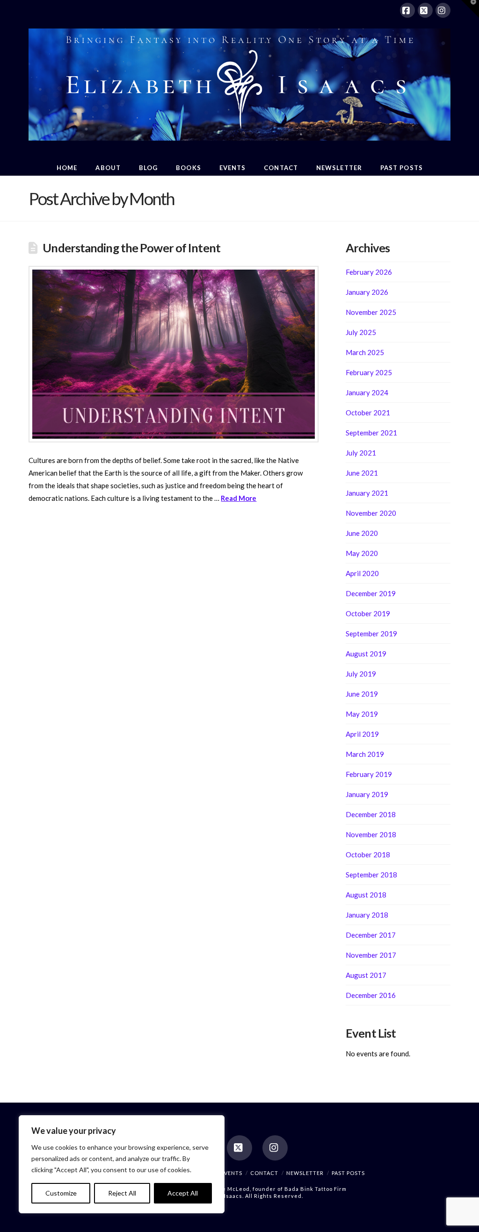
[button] (470, 9)
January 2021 (367, 493)
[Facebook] (407, 10)
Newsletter (305, 1173)
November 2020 (371, 513)
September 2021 (371, 432)
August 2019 (366, 653)
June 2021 (362, 473)
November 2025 (371, 312)
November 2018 (371, 834)
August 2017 (366, 975)
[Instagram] (442, 10)
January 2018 (367, 915)
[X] (425, 10)
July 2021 (361, 453)
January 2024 (367, 392)
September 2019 (371, 633)
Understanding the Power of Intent (131, 248)
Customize (61, 1193)
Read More (238, 498)
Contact (264, 1173)
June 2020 (362, 533)
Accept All (182, 1193)
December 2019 (371, 593)
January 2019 (367, 794)
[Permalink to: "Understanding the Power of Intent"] (173, 354)
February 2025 (369, 372)
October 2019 (368, 613)
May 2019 (362, 714)
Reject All (122, 1193)
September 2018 (371, 874)
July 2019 (361, 673)
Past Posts (348, 1173)
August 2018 (366, 894)
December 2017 (371, 935)
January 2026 (367, 292)
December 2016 (371, 995)
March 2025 (365, 352)
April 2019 (362, 734)
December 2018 (371, 814)
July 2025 (361, 332)
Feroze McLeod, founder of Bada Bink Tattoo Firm (276, 1189)
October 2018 (368, 854)
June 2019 (362, 694)
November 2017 (371, 955)
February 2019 (369, 774)
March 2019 (365, 754)
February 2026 (369, 272)
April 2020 (362, 573)
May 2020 (362, 553)
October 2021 (368, 412)
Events (231, 1173)
